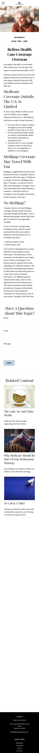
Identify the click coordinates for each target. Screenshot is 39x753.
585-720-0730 (22, 720)
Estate (19, 748)
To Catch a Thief (14, 503)
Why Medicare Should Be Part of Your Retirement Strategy (19, 459)
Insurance (20, 751)
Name (6, 318)
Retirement (19, 743)
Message (7, 343)
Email (6, 331)
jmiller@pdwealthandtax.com (19, 732)
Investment (19, 746)
